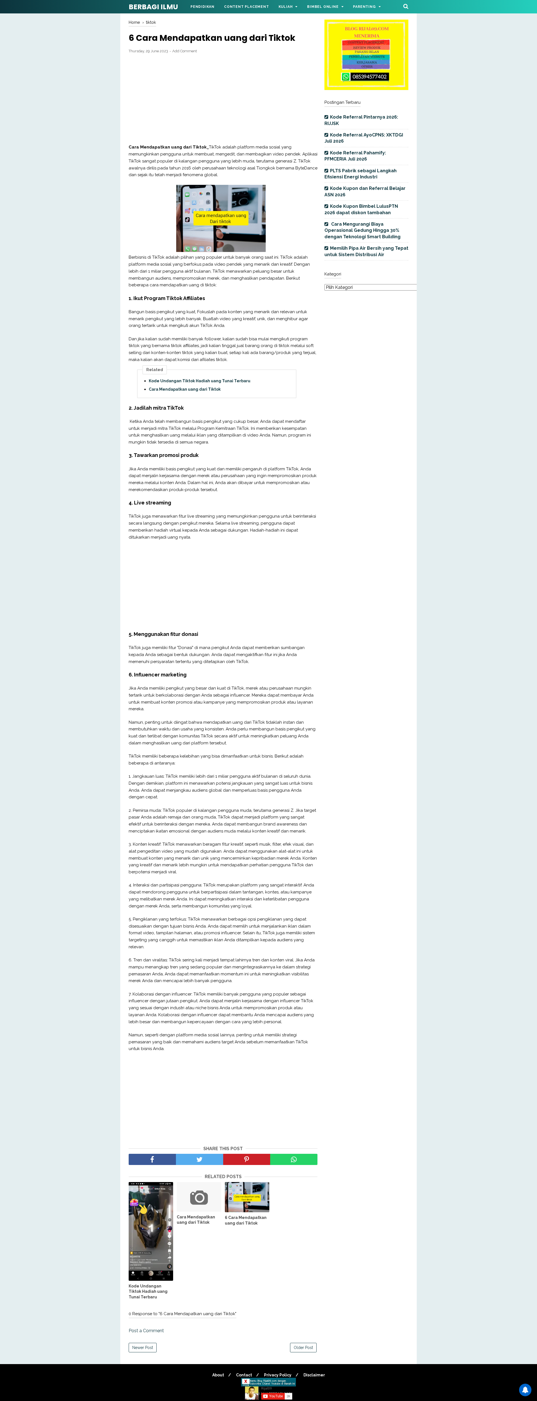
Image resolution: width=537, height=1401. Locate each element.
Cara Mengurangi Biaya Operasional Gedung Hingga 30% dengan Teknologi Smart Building (362, 230)
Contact (244, 1375)
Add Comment (184, 51)
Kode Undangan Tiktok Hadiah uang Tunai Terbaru (199, 381)
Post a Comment (146, 1330)
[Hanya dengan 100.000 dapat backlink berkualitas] (366, 88)
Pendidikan (202, 7)
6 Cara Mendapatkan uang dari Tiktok (246, 1220)
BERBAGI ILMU (153, 7)
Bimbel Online (322, 7)
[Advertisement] (223, 99)
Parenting (364, 7)
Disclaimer (314, 1375)
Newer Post (142, 1347)
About (218, 1375)
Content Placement (246, 7)
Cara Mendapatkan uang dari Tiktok (185, 389)
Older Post (303, 1347)
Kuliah (286, 7)
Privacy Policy (277, 1375)
